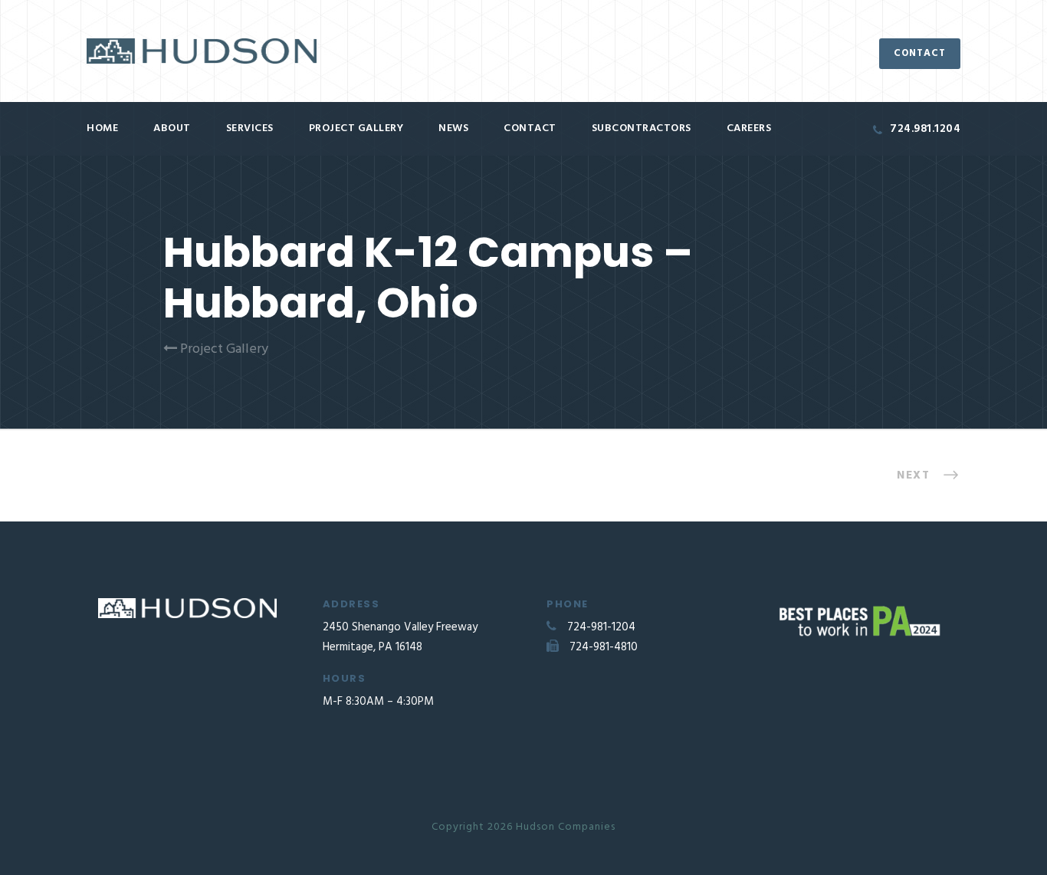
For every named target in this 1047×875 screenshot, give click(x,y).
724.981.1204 (925, 129)
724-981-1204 (601, 627)
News (453, 128)
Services (250, 128)
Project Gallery (356, 128)
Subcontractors (641, 128)
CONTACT (920, 53)
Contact (530, 128)
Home (102, 128)
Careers (749, 128)
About (172, 128)
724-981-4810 (603, 647)
